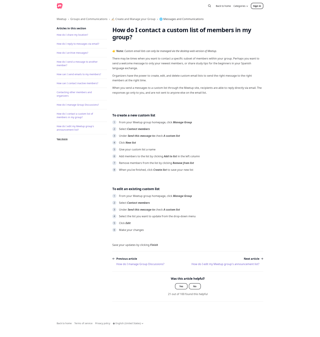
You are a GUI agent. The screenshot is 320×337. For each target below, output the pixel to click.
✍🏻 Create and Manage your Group (133, 19)
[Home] (60, 6)
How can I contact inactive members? (77, 83)
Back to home (223, 5)
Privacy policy (102, 323)
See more (62, 139)
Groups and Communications (89, 19)
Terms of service (83, 323)
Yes (181, 286)
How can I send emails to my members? (79, 74)
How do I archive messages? (72, 52)
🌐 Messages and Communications (181, 19)
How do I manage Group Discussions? (78, 104)
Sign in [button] (257, 5)
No (194, 286)
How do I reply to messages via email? (78, 43)
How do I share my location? (72, 34)
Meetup (61, 19)
